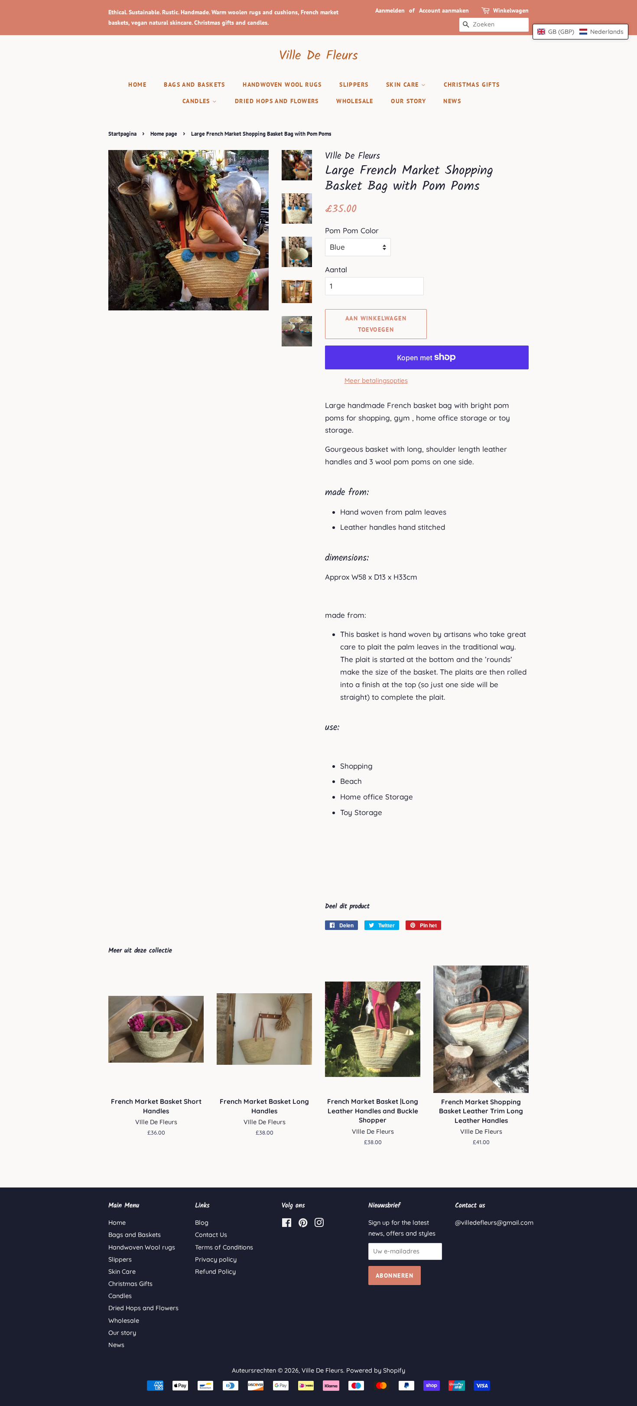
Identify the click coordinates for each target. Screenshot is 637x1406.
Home (137, 84)
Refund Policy (215, 1272)
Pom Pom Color (352, 230)
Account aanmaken (444, 10)
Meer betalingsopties (376, 380)
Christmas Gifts (472, 84)
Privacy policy (216, 1259)
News (452, 101)
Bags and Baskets (194, 84)
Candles (197, 101)
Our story (408, 101)
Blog (201, 1223)
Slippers (353, 84)
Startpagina (122, 133)
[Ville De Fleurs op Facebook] (287, 1224)
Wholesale (355, 101)
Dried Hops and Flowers (277, 101)
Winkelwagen (511, 10)
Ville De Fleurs (318, 56)
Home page (163, 133)
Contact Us (211, 1235)
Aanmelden (390, 10)
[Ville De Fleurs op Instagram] (319, 1224)
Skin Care (403, 84)
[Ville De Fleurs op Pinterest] (303, 1224)
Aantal (336, 269)
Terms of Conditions (224, 1247)
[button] (580, 31)
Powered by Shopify (375, 1370)
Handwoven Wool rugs (282, 84)
